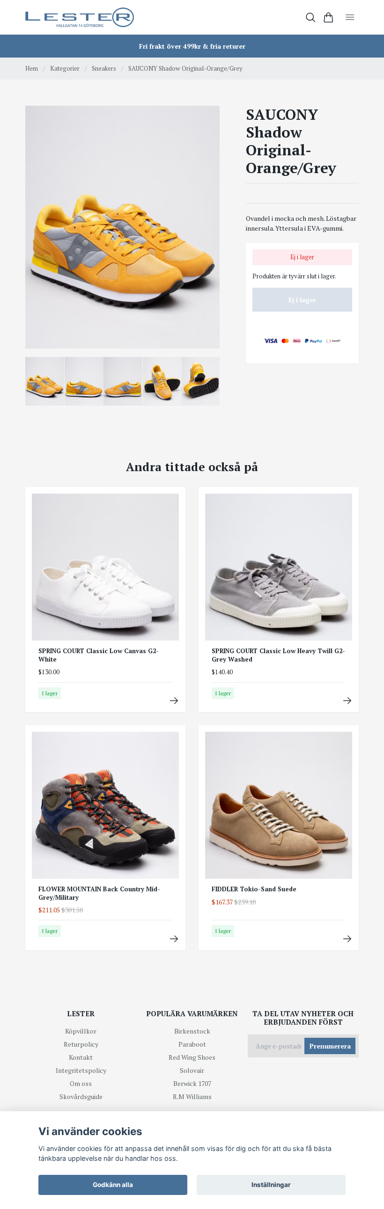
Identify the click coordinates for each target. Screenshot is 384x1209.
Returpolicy (81, 1044)
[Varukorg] (328, 17)
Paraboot (192, 1044)
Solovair (192, 1070)
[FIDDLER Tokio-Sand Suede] (347, 939)
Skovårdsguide (81, 1096)
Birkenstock (192, 1031)
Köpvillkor (80, 1031)
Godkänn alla (113, 1184)
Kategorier (65, 68)
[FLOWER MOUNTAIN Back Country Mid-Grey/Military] (174, 939)
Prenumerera (330, 1045)
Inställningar (271, 1184)
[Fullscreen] (122, 227)
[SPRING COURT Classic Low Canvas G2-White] (174, 701)
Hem (31, 68)
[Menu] (350, 17)
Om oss (81, 1083)
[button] (205, 230)
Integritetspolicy (81, 1070)
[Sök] (311, 17)
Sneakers (104, 68)
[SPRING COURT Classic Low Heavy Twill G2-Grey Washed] (347, 701)
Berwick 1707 (192, 1083)
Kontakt (81, 1057)
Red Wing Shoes (192, 1057)
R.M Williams (192, 1096)
